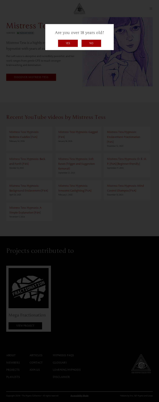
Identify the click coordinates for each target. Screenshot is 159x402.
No (91, 43)
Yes (68, 43)
